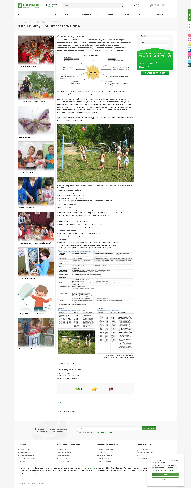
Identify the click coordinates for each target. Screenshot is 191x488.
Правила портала (24, 452)
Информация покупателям (68, 444)
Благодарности (23, 462)
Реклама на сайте (104, 458)
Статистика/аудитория (26, 458)
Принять (165, 474)
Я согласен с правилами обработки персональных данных (154, 66)
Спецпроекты (102, 452)
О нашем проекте (24, 449)
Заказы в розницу (64, 455)
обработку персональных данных (101, 432)
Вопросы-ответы (63, 449)
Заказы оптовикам (64, 452)
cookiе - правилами (165, 470)
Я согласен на (96, 432)
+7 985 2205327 (146, 449)
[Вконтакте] (189, 46)
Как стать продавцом (105, 449)
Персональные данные (26, 455)
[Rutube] (189, 39)
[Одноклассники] (189, 43)
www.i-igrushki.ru (89, 468)
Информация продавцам (107, 444)
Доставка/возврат (64, 462)
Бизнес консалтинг (104, 462)
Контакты (140, 455)
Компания (22, 444)
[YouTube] (189, 35)
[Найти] (121, 5)
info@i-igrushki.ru (146, 452)
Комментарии (66, 403)
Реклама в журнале (104, 455)
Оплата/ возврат (63, 458)
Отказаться (165, 479)
